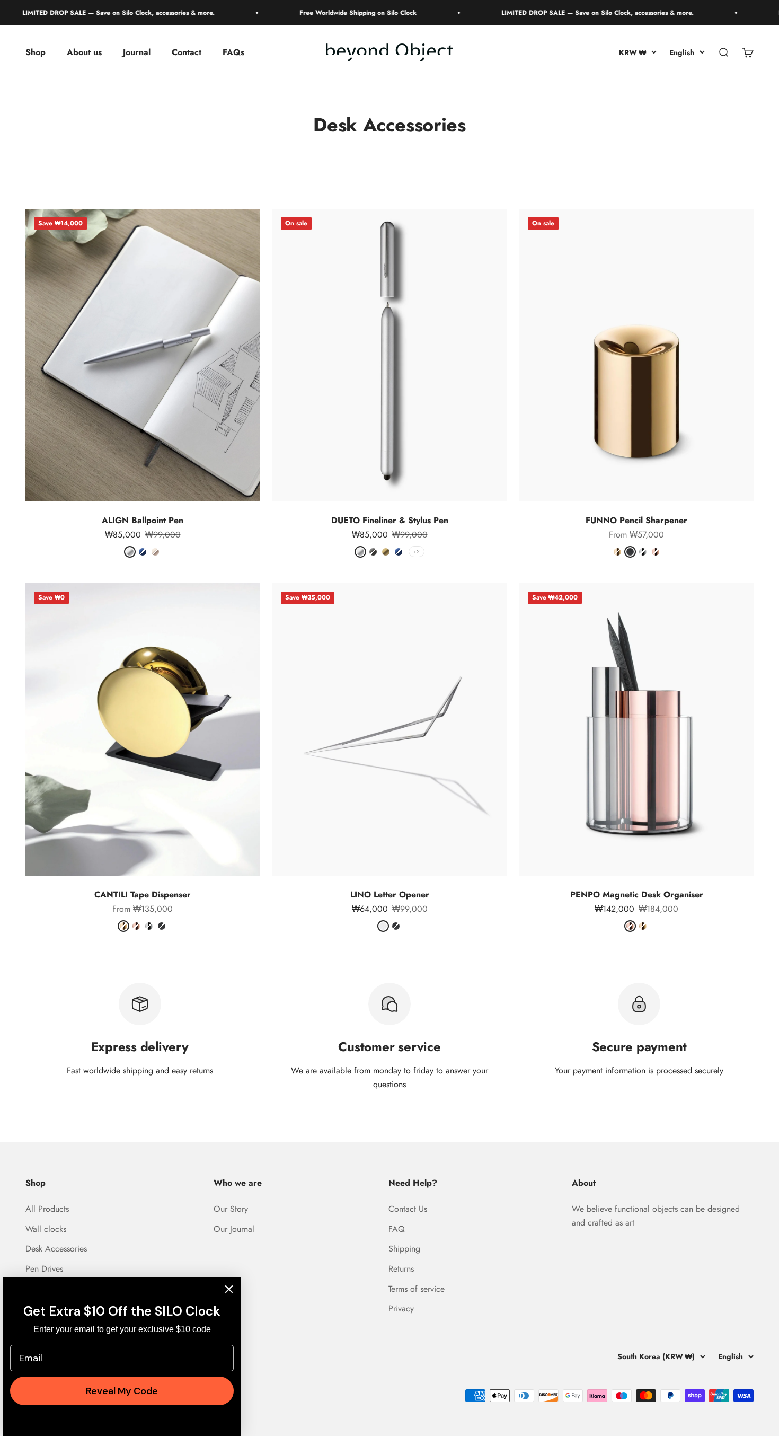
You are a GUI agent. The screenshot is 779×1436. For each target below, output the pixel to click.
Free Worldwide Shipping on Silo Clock (332, 12)
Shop (35, 53)
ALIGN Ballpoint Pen (142, 520)
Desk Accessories (56, 1249)
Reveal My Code (122, 1391)
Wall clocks (45, 1229)
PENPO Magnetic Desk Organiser (636, 894)
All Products (47, 1209)
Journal (137, 53)
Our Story (231, 1209)
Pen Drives (44, 1269)
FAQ (396, 1229)
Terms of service (416, 1289)
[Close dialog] (229, 1289)
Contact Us (407, 1209)
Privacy (401, 1308)
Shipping (404, 1249)
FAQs (233, 53)
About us (84, 53)
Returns (401, 1269)
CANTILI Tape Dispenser (142, 894)
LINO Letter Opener (389, 894)
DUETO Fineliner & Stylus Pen (389, 520)
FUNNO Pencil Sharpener (636, 520)
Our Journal (234, 1229)
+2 (416, 552)
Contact (186, 53)
